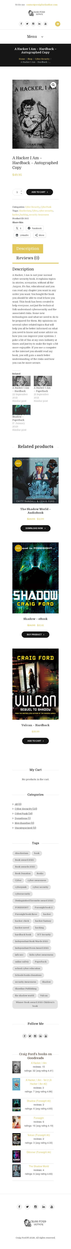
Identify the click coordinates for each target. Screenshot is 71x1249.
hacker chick (22, 921)
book (36, 853)
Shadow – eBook (35, 618)
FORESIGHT (22, 907)
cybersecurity (22, 894)
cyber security (46, 211)
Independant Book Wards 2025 (31, 941)
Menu (32, 37)
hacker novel (22, 928)
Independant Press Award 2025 (32, 948)
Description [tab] (27, 248)
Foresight (39, 1118)
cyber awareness (37, 880)
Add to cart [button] (34, 741)
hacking (24, 215)
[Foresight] (18, 1122)
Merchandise (22, 823)
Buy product (34, 634)
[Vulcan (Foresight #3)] (18, 1139)
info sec (19, 955)
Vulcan (44, 995)
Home (22, 59)
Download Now (34, 528)
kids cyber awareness (41, 955)
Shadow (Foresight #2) (39, 1100)
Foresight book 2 (44, 907)
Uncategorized (23, 828)
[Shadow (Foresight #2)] (18, 1105)
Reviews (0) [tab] (27, 258)
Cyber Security (42, 59)
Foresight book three (26, 914)
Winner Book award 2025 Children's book (35, 1004)
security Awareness (39, 215)
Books (40, 873)
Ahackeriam (25, 211)
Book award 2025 (24, 860)
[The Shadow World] (18, 1170)
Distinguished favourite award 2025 (34, 900)
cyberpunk (21, 887)
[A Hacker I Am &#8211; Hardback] (21, 381)
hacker (15, 215)
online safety (22, 962)
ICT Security (44, 935)
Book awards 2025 (25, 867)
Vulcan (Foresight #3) (39, 1135)
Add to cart (38, 192)
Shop (30, 59)
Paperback (41, 962)
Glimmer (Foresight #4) (39, 1152)
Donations (21, 818)
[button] (53, 85)
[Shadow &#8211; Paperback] (21, 410)
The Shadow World (39, 1166)
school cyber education (27, 968)
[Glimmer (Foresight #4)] (18, 1156)
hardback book (23, 935)
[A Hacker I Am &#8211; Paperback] (43, 381)
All (16, 804)
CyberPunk (46, 207)
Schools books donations (28, 975)
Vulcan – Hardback (35, 725)
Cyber (35, 211)
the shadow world (24, 995)
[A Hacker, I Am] (18, 1067)
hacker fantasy (43, 921)
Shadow (46, 982)
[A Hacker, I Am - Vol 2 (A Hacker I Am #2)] (17, 1084)
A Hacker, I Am (39, 1062)
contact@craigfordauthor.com (41, 5)
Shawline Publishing (25, 989)
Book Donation (23, 873)
